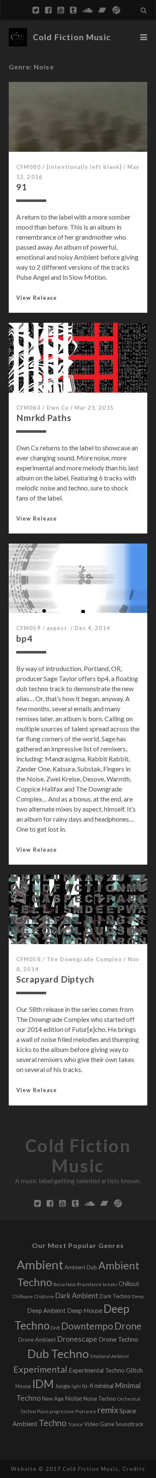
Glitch (134, 1370)
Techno (53, 1423)
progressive (62, 1411)
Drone (127, 1326)
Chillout (129, 1283)
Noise (73, 1398)
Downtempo (87, 1326)
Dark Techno (115, 1296)
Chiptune (44, 1296)
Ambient (40, 1264)
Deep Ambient (46, 1310)
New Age (53, 1398)
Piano (42, 1411)
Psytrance (85, 1411)
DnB (55, 1327)
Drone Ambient (37, 1339)
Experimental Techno (97, 1370)
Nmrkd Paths (43, 417)
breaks (110, 1284)
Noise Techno (99, 1398)
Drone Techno (118, 1339)
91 (21, 186)
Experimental (40, 1369)
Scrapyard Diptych (55, 979)
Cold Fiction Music (72, 37)
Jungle (62, 1386)
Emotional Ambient (109, 1356)
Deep (138, 1296)
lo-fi (87, 1385)
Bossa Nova (64, 1284)
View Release (36, 297)
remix (107, 1410)
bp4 (24, 638)
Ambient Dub (80, 1267)
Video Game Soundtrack (114, 1424)
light (76, 1386)
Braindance (89, 1284)
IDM (43, 1384)
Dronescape (77, 1339)
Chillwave (22, 1296)
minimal (104, 1385)
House (23, 1386)
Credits (133, 1468)
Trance (75, 1424)
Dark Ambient (76, 1295)
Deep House (84, 1310)
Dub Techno (58, 1353)
